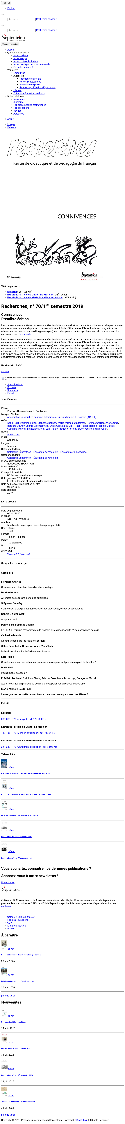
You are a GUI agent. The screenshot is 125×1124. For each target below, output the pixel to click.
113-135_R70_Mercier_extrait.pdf (19, 732)
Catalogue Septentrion (19, 452)
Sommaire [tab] (12, 390)
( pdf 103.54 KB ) (47, 732)
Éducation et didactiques (73, 452)
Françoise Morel (36, 428)
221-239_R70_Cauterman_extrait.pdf (21, 746)
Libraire (17, 90)
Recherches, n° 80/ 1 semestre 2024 (16, 858)
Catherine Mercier (16, 428)
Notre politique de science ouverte (31, 64)
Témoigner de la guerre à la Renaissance (18, 1102)
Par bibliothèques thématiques (29, 104)
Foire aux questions (17, 919)
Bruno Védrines (86, 428)
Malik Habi (74, 425)
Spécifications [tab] (15, 384)
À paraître (18, 102)
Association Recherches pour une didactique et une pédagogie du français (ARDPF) (51, 417)
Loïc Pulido (52, 428)
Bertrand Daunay (16, 425)
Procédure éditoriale (30, 78)
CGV (9, 922)
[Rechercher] (2, 14)
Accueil (11, 49)
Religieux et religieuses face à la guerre (17, 981)
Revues (17, 110)
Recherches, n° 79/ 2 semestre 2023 (16, 837)
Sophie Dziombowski (37, 425)
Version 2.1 (13, 554)
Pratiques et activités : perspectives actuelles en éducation (25, 773)
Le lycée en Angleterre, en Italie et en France (19, 815)
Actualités (18, 113)
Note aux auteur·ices (30, 81)
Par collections (21, 107)
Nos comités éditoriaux (25, 61)
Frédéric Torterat (68, 428)
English (11, 8)
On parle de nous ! (23, 67)
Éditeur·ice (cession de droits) (29, 93)
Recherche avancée (46, 19)
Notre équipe (20, 58)
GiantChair (81, 1120)
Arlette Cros (111, 422)
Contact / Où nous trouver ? (21, 916)
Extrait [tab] (10, 393)
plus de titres (8, 995)
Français (6, 3)
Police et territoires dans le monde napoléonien (21, 955)
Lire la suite (25, 334)
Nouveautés (19, 99)
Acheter (5, 371)
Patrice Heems (89, 425)
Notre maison (20, 55)
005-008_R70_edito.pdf (14, 719)
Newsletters (7, 882)
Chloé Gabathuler (58, 425)
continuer (6, 906)
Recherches (13, 434)
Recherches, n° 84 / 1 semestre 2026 (17, 1075)
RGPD (10, 928)
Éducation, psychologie (45, 452)
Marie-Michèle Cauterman (71, 422)
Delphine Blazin (28, 422)
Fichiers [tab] (11, 127)
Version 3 (25, 554)
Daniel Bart (13, 422)
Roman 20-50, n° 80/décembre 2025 (15, 1048)
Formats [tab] (11, 387)
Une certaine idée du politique (13, 1022)
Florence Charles (95, 422)
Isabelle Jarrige (106, 425)
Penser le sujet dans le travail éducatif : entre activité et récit (26, 794)
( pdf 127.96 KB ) (37, 719)
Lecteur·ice (19, 72)
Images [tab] (11, 124)
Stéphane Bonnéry (47, 422)
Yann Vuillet (101, 428)
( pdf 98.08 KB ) (49, 746)
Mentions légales (16, 925)
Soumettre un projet (30, 84)
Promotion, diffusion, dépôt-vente (37, 87)
